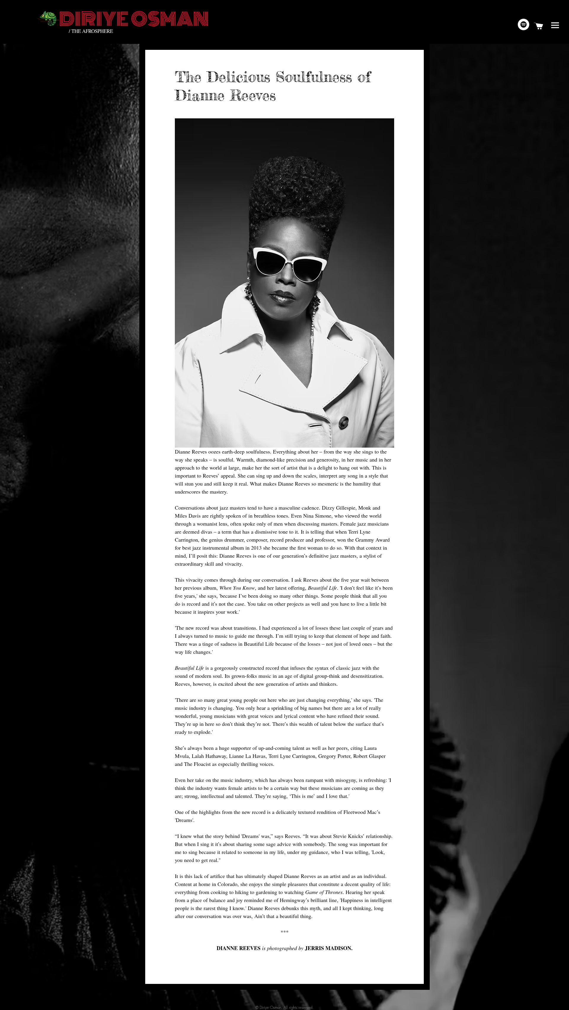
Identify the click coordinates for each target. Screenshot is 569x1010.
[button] (555, 25)
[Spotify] (523, 24)
